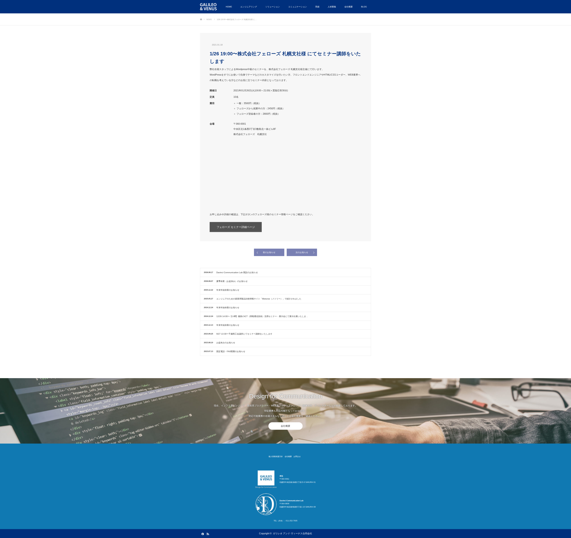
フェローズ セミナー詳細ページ (236, 227)
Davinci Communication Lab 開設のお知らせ (237, 272)
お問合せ (297, 456)
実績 (317, 7)
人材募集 (332, 7)
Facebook (202, 533)
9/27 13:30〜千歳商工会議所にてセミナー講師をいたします (244, 334)
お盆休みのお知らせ (225, 342)
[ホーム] (201, 14)
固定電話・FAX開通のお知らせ (230, 351)
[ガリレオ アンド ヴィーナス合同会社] (209, 6)
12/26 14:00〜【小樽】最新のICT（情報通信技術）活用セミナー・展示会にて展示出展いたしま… (262, 316)
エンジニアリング (248, 7)
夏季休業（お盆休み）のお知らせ (232, 281)
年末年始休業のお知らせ (227, 290)
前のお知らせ (269, 252)
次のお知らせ (302, 252)
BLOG (364, 7)
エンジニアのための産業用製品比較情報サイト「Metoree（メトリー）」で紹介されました (258, 299)
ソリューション (272, 7)
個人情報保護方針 (276, 456)
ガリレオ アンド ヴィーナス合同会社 (292, 533)
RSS (207, 533)
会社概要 (348, 7)
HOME (229, 7)
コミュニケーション (297, 7)
